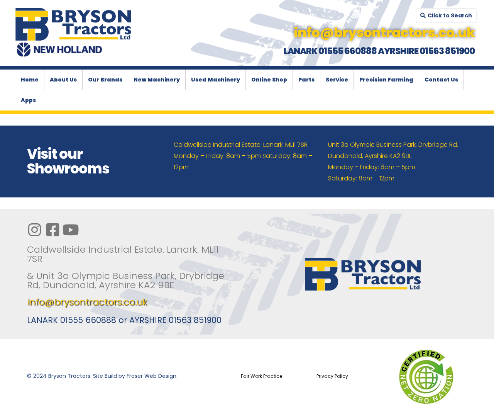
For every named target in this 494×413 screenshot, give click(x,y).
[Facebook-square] (52, 230)
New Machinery (157, 79)
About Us (63, 79)
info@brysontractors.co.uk (87, 302)
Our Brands (105, 79)
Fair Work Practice (261, 376)
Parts (306, 79)
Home (30, 79)
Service (337, 79)
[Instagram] (34, 230)
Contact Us (441, 79)
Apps (28, 100)
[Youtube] (70, 230)
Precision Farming (386, 79)
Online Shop (269, 79)
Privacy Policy (332, 376)
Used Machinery (215, 79)
